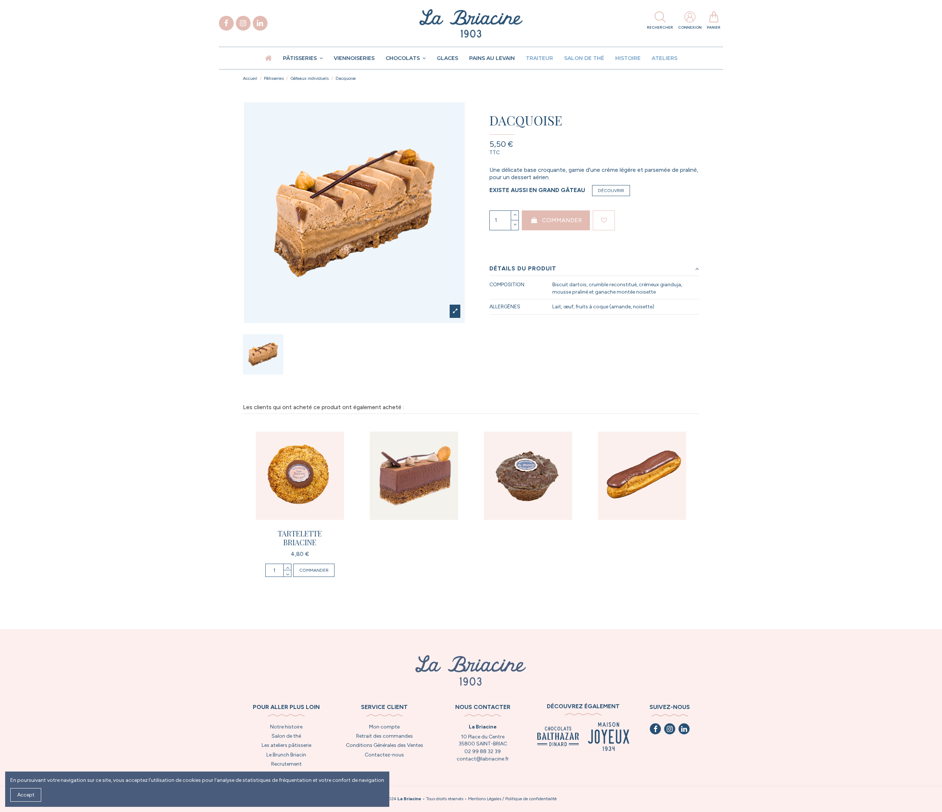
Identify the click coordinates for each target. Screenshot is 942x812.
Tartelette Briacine (300, 537)
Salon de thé (286, 736)
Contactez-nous (384, 755)
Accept (26, 795)
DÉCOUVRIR (611, 190)
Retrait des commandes (384, 736)
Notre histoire (286, 727)
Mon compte (384, 727)
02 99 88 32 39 (482, 751)
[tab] (594, 269)
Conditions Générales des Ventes (384, 745)
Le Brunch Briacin (286, 755)
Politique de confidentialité (531, 798)
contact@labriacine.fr (483, 759)
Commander (562, 220)
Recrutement (286, 764)
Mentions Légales (484, 798)
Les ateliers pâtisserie (286, 745)
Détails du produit (522, 268)
